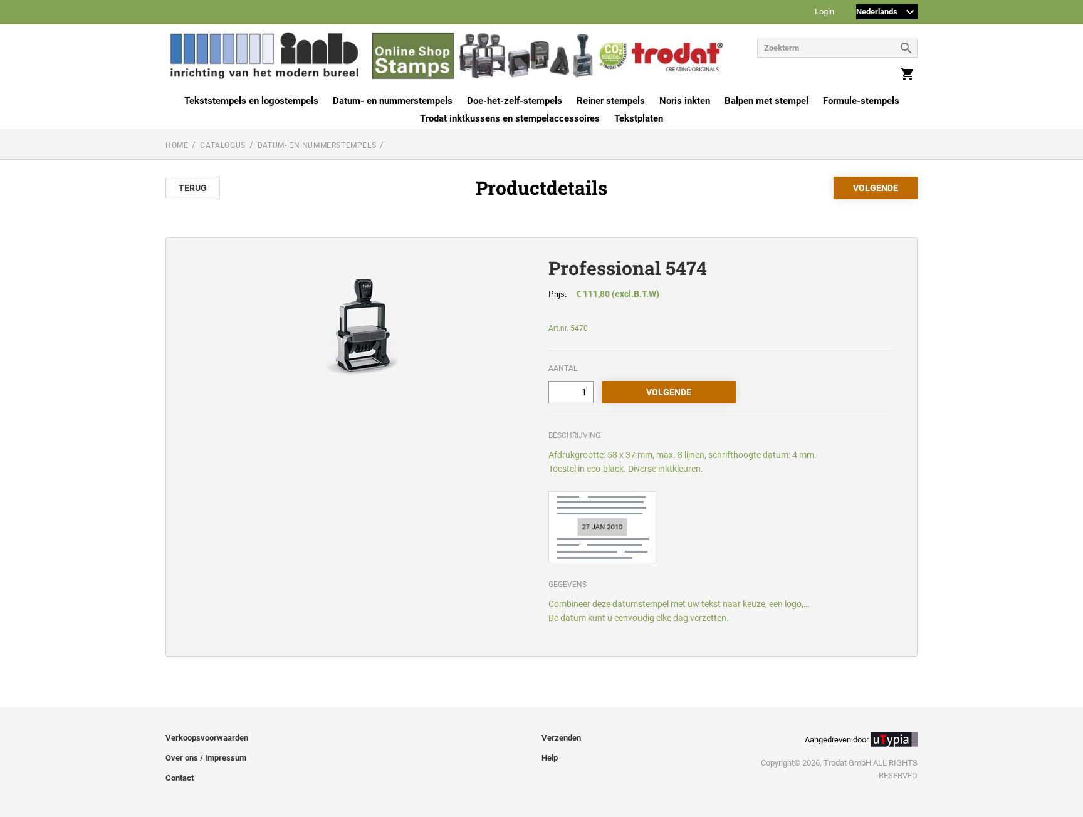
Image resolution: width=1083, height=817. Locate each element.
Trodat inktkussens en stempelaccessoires (510, 118)
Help (550, 757)
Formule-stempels (861, 101)
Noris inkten (684, 101)
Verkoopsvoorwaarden (206, 737)
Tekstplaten (638, 118)
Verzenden (561, 737)
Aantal (562, 368)
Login (824, 12)
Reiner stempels (611, 101)
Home (176, 145)
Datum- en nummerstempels (393, 101)
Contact (179, 778)
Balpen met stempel (766, 101)
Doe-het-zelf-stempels (514, 101)
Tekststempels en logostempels (251, 101)
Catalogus (222, 145)
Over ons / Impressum (205, 757)
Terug (193, 188)
